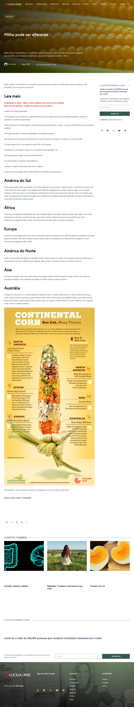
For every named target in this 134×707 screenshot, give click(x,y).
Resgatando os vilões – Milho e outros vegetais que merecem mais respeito (34, 103)
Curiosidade (74, 683)
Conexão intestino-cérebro (16, 586)
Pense (72, 696)
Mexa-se (73, 689)
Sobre (104, 686)
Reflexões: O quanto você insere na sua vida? (64, 587)
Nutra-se (73, 693)
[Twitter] (113, 130)
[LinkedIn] (125, 130)
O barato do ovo (97, 586)
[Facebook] (108, 130)
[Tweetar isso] (11, 522)
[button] (128, 4)
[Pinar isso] (21, 522)
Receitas (73, 679)
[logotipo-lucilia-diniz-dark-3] (12, 4)
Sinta (71, 699)
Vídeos (104, 679)
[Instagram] (102, 130)
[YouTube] (119, 130)
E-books (105, 683)
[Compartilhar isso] (6, 522)
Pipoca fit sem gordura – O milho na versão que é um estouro (28, 106)
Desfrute (73, 686)
